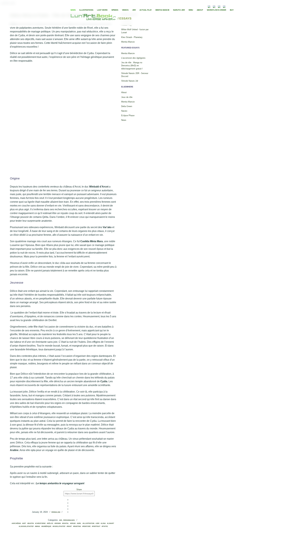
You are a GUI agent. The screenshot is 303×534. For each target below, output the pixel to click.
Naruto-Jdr (179, 10)
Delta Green (126, 106)
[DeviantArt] (214, 6)
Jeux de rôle (126, 97)
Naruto (124, 111)
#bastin (30, 523)
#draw (73, 523)
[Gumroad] (209, 6)
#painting (77, 526)
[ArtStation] (219, 6)
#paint (69, 526)
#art (24, 523)
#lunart (110, 523)
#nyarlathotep (59, 526)
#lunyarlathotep (26, 526)
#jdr (97, 523)
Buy (232, 10)
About (200, 10)
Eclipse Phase (127, 115)
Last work (102, 10)
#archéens (16, 523)
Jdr (60, 520)
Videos (125, 10)
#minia (37, 526)
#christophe (40, 523)
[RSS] (204, 6)
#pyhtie (105, 526)
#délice (50, 523)
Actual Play (146, 10)
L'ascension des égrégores (133, 58)
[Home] (93, 18)
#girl (79, 523)
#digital (65, 523)
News (73, 10)
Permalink (55, 512)
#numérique (46, 526)
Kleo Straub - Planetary (132, 37)
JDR (134, 10)
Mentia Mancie (162, 10)
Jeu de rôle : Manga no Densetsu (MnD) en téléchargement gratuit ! (132, 65)
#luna (103, 523)
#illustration (88, 523)
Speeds (114, 10)
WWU (191, 10)
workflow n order (216, 10)
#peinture (86, 526)
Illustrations (86, 10)
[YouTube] (229, 6)
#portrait (96, 526)
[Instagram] (224, 6)
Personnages (69, 520)
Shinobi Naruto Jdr (129, 81)
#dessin (57, 523)
